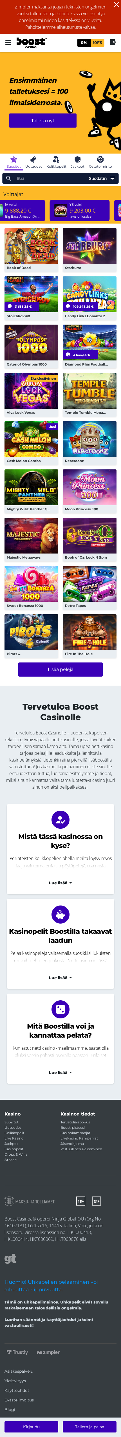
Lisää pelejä (60, 669)
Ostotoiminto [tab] (100, 166)
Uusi (52, 427)
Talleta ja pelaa (89, 1426)
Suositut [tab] (14, 166)
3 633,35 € (23, 307)
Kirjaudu (31, 1426)
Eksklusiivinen (43, 378)
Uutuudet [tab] (33, 166)
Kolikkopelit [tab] (56, 166)
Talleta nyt (43, 120)
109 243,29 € (83, 307)
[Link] (30, 1201)
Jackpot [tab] (77, 166)
